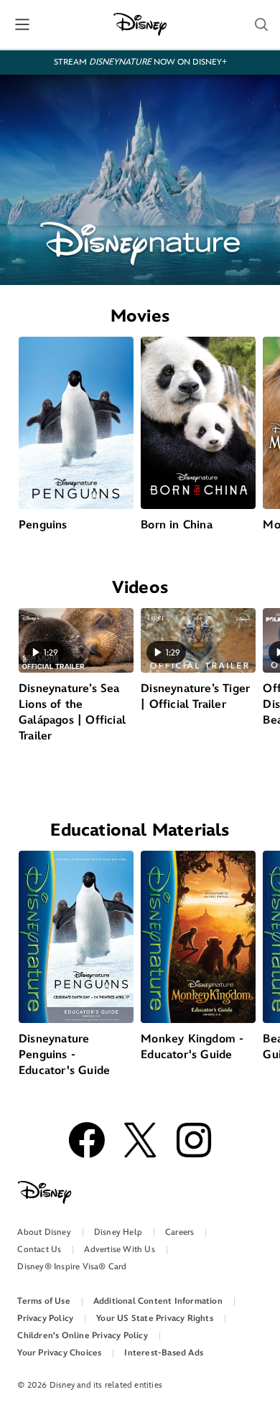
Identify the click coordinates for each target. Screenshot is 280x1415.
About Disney (43, 1232)
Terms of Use (43, 1301)
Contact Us (39, 1249)
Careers (179, 1232)
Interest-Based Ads (163, 1353)
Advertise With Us (119, 1249)
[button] (261, 24)
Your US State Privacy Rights (154, 1318)
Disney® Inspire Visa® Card (71, 1266)
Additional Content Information (158, 1301)
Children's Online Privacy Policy (82, 1335)
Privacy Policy (45, 1318)
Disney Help (118, 1232)
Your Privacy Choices (59, 1353)
